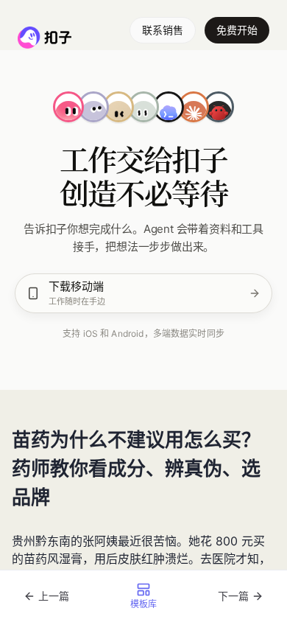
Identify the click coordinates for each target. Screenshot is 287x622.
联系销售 (162, 30)
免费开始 (237, 30)
